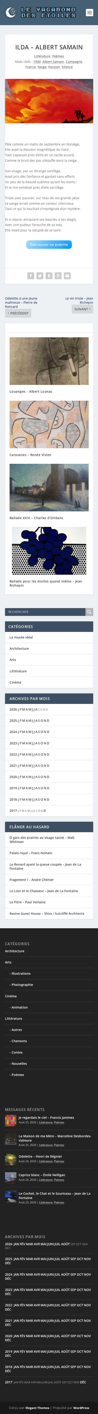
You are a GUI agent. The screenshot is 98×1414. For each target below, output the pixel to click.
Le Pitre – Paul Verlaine (28, 902)
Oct (80, 1259)
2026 (13, 709)
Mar (29, 1244)
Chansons (19, 1041)
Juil (57, 1244)
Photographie (22, 984)
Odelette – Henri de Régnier (40, 1156)
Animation (20, 1007)
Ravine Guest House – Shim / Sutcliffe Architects (47, 913)
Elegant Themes (37, 1408)
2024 (13, 732)
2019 (13, 788)
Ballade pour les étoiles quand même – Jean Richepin (46, 583)
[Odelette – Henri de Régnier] (10, 1159)
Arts (13, 659)
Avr (37, 1244)
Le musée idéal (21, 637)
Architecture (19, 648)
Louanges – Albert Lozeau (31, 391)
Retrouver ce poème (49, 244)
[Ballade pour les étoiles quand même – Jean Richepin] (49, 550)
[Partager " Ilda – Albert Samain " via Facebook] (30, 275)
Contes (17, 1052)
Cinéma (15, 682)
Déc (8, 1263)
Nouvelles (19, 1063)
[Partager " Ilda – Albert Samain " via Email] (67, 275)
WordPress (81, 1408)
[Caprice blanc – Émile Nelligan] (10, 1178)
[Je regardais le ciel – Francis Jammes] (10, 1120)
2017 (13, 810)
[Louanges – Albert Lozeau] (49, 361)
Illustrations (21, 973)
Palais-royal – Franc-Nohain (31, 853)
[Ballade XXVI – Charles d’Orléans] (49, 487)
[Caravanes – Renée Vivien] (49, 424)
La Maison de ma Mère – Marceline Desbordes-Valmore (55, 1138)
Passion (54, 67)
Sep (73, 1259)
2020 (13, 777)
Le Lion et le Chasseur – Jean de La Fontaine (44, 891)
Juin (50, 1244)
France (31, 67)
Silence (67, 67)
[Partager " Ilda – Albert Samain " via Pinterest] (58, 275)
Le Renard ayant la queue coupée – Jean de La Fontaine (45, 866)
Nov (87, 1259)
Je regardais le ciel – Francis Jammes (46, 1117)
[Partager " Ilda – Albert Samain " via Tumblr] (49, 275)
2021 (13, 765)
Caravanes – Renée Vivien (31, 455)
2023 (13, 743)
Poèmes (58, 56)
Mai (43, 1244)
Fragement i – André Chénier (32, 879)
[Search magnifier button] (89, 612)
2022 (13, 754)
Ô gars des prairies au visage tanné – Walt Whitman (42, 839)
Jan (16, 1244)
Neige (42, 67)
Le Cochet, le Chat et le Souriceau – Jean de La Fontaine (54, 1195)
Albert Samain (53, 61)
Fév (22, 1244)
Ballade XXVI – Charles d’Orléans (36, 518)
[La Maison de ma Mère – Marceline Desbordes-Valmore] (10, 1139)
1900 (37, 61)
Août (65, 1244)
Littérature (42, 56)
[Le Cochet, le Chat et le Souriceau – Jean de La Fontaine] (10, 1196)
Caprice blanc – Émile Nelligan (42, 1175)
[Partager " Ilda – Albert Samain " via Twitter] (39, 275)
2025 (13, 720)
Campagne (74, 61)
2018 (13, 799)
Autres (17, 1030)
